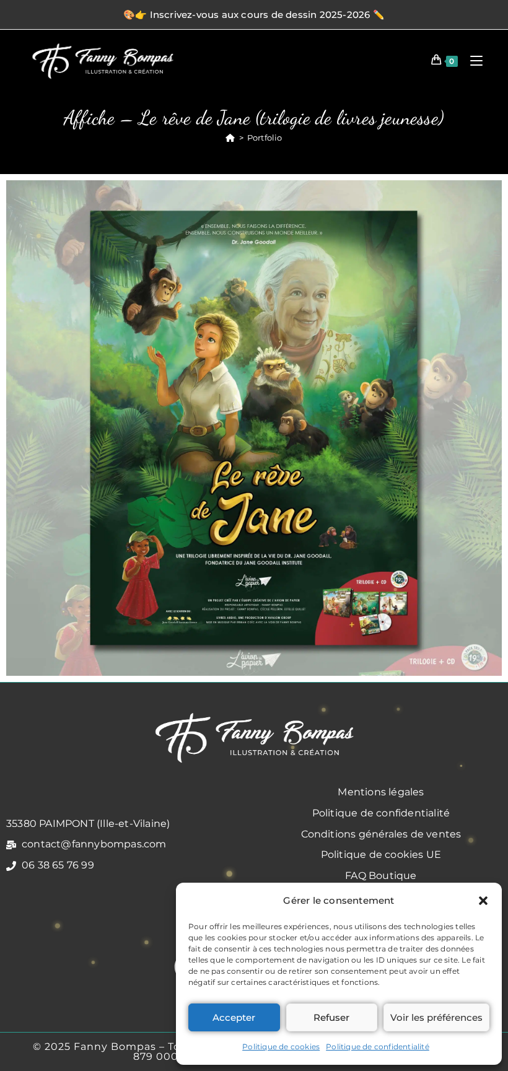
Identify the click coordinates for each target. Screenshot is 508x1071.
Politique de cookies (281, 1046)
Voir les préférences (436, 1017)
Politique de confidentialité (377, 1046)
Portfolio (264, 137)
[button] (483, 900)
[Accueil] (230, 137)
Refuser (331, 1017)
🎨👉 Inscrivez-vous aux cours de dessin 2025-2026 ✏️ (254, 14)
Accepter (233, 1017)
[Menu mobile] (472, 60)
